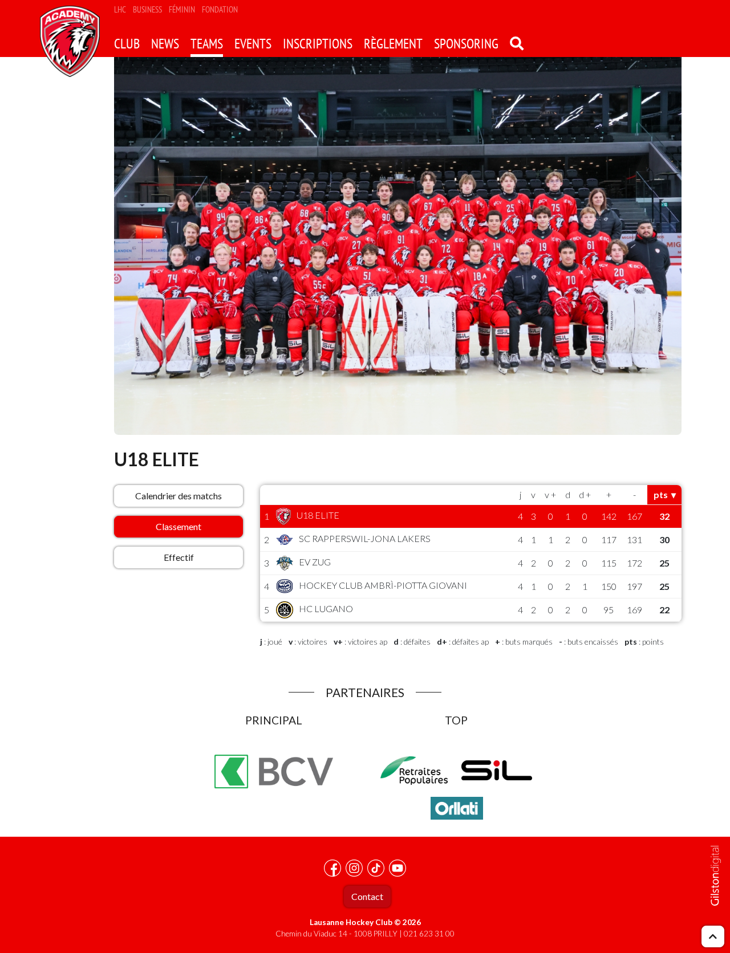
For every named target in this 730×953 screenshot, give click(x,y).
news (165, 43)
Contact (367, 896)
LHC (120, 9)
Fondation (220, 9)
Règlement (393, 43)
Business (147, 9)
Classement (178, 526)
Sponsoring (466, 43)
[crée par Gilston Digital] (716, 876)
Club (127, 43)
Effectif (179, 557)
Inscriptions (317, 43)
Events (252, 43)
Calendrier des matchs (178, 495)
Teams (206, 43)
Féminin (182, 9)
